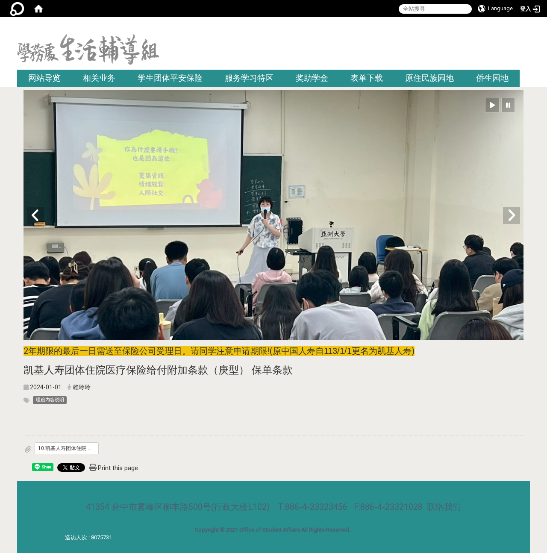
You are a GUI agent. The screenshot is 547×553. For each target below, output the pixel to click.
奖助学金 (312, 78)
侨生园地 (492, 78)
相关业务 (99, 78)
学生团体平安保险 (170, 78)
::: (527, 27)
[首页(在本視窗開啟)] (38, 8)
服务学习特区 (249, 78)
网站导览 (44, 78)
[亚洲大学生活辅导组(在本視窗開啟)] (88, 52)
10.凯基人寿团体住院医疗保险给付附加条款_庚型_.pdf (68, 448)
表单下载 (366, 78)
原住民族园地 (429, 78)
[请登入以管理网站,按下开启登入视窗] (17, 8)
